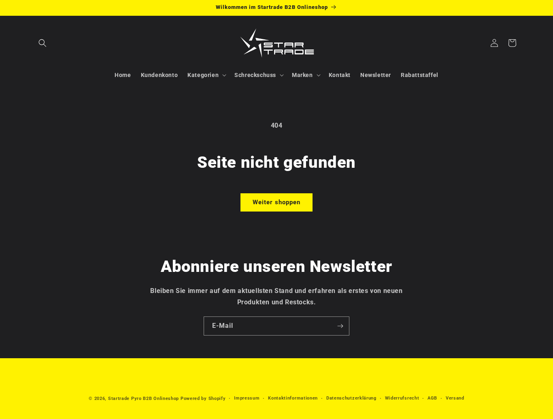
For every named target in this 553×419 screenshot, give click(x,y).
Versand (455, 398)
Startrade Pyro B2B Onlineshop (143, 398)
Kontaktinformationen (293, 398)
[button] (42, 43)
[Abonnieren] (340, 326)
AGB (432, 398)
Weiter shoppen (276, 202)
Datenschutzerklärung (351, 398)
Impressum (246, 398)
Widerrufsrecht (402, 398)
